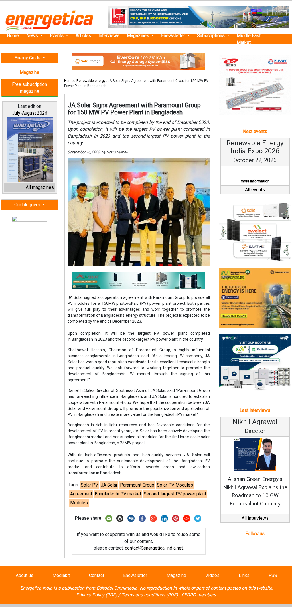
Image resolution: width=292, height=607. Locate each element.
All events (255, 189)
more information (255, 181)
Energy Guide (28, 58)
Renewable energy (91, 81)
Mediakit (61, 575)
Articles (83, 35)
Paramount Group (137, 485)
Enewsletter (173, 35)
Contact (96, 575)
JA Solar (109, 485)
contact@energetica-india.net (154, 548)
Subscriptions (211, 35)
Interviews (108, 35)
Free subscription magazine (29, 88)
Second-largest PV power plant (175, 494)
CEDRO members (198, 595)
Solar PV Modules (175, 485)
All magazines (40, 187)
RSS (273, 575)
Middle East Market (249, 39)
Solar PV (89, 485)
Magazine (176, 575)
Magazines (138, 35)
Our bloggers (27, 204)
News (32, 35)
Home (13, 35)
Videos (212, 575)
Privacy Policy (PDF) (96, 595)
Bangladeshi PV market (118, 494)
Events (57, 35)
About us (24, 575)
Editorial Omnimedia (116, 588)
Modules (79, 502)
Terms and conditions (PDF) (149, 595)
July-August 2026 (29, 113)
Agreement (81, 494)
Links (244, 575)
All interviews (255, 518)
